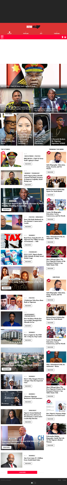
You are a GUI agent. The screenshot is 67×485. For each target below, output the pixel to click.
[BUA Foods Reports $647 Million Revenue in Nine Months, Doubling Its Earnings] (50, 100)
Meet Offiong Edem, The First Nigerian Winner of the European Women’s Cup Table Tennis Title (55, 262)
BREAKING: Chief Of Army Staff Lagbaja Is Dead (33, 159)
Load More (22, 472)
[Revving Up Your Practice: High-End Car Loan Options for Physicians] (42, 129)
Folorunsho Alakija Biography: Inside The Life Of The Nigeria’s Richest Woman (55, 439)
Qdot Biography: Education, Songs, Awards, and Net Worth (55, 166)
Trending (57, 33)
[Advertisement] (33, 11)
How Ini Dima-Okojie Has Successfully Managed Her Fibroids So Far (33, 320)
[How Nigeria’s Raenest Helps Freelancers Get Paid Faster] (56, 406)
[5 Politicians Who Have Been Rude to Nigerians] (11, 302)
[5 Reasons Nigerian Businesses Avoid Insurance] (11, 398)
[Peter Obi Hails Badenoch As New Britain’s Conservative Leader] (11, 222)
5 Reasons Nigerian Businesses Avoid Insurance (33, 397)
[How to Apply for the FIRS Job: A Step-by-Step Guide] (11, 336)
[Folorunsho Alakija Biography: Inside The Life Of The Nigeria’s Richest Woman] (56, 428)
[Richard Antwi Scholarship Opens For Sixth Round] (56, 182)
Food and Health (30, 316)
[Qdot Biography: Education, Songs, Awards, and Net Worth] (56, 157)
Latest (9, 33)
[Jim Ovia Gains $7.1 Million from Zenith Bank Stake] (11, 460)
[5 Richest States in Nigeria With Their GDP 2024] (22, 360)
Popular (25, 33)
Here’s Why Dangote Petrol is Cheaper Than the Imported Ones (34, 380)
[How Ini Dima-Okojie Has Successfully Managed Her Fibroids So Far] (11, 318)
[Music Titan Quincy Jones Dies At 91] (8, 129)
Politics (37, 156)
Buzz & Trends (29, 156)
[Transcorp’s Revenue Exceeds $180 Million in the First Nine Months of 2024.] (22, 438)
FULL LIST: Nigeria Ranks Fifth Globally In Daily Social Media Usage (34, 256)
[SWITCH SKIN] (62, 37)
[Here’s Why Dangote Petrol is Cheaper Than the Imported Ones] (11, 381)
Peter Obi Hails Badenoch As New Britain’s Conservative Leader (33, 221)
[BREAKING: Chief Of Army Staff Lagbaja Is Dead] (33, 76)
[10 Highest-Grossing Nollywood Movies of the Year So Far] (22, 278)
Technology (35, 173)
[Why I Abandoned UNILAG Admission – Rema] (56, 229)
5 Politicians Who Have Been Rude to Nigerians (33, 301)
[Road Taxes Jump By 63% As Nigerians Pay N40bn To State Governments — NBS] (11, 240)
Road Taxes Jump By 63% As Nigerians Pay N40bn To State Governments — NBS (34, 239)
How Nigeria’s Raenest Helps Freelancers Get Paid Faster (56, 414)
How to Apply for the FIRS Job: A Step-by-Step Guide (33, 336)
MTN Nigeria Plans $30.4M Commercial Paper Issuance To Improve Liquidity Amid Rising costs (33, 178)
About (59, 480)
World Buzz (39, 217)
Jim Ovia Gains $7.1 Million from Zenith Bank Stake (33, 459)
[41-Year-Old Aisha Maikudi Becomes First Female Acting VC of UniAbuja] (25, 129)
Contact (64, 480)
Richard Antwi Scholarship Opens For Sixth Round (55, 190)
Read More (28, 164)
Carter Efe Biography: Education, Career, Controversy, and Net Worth (55, 214)
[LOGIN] (65, 37)
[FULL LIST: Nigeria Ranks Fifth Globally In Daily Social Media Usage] (11, 257)
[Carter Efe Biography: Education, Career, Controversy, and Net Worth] (56, 204)
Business (27, 173)
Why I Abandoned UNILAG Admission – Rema (55, 237)
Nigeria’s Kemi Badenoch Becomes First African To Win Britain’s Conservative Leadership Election (33, 415)
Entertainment (15, 279)
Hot (41, 33)
